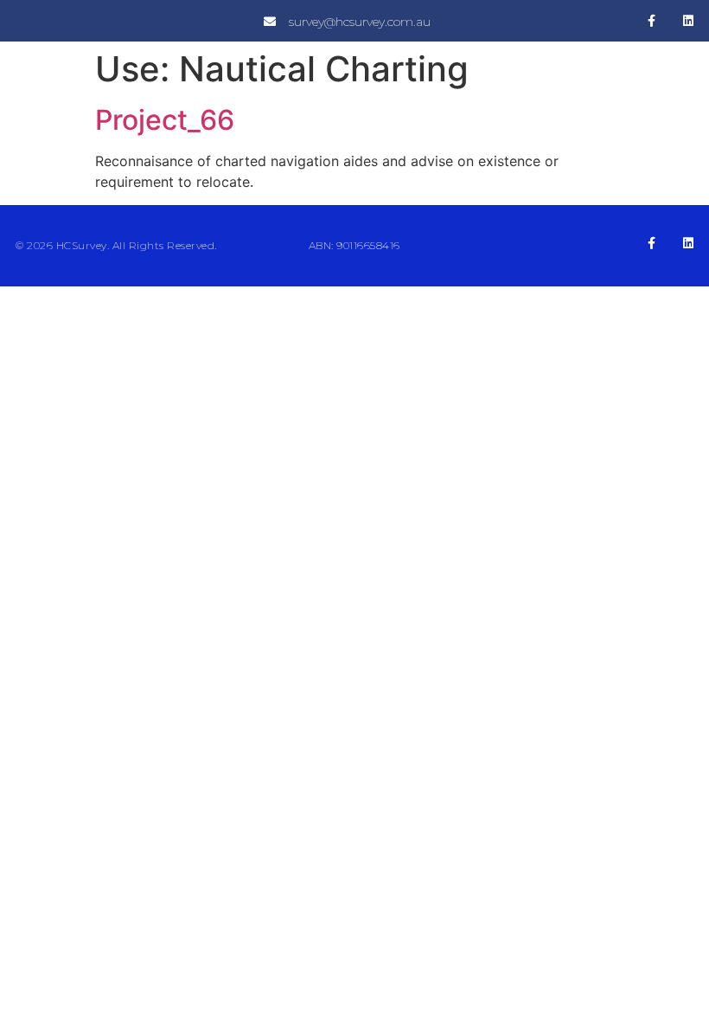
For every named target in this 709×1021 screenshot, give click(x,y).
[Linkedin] (688, 21)
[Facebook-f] (652, 21)
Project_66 (164, 120)
